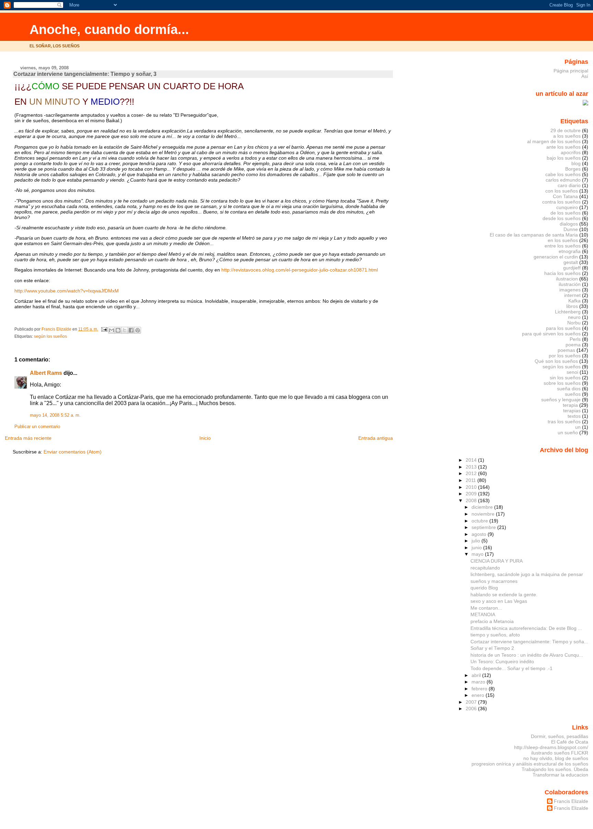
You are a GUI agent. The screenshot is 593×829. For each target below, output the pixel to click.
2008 (472, 500)
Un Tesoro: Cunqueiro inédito (502, 661)
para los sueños (563, 328)
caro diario (569, 185)
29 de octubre (565, 130)
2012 (472, 473)
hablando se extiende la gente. (503, 594)
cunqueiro (567, 207)
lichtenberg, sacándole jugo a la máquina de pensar (526, 574)
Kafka (574, 300)
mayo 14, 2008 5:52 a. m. (55, 415)
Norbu (574, 322)
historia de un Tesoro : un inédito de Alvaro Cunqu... (526, 655)
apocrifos (571, 152)
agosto (480, 534)
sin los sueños (565, 377)
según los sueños (50, 336)
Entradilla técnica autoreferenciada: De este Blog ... (526, 628)
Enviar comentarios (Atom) (73, 451)
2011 (471, 480)
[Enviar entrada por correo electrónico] (103, 329)
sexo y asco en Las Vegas (498, 601)
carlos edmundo (563, 180)
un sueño (568, 432)
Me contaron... (486, 608)
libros (572, 306)
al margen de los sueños (554, 141)
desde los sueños (562, 218)
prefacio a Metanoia (492, 621)
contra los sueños (561, 202)
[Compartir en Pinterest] (137, 330)
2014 (472, 460)
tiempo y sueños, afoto (495, 634)
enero (479, 695)
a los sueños (567, 136)
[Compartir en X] (124, 330)
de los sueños (565, 213)
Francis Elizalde (571, 801)
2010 (472, 487)
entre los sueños (563, 246)
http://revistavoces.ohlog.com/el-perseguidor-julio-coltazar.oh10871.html (299, 270)
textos (574, 416)
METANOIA (482, 614)
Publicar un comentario (37, 426)
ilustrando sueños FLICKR (559, 753)
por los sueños (565, 355)
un (578, 427)
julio (476, 540)
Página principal (571, 70)
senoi (572, 372)
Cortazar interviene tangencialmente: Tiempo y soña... (529, 641)
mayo (478, 554)
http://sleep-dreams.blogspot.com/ (551, 747)
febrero (480, 688)
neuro (574, 317)
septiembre (484, 527)
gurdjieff (572, 267)
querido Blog (484, 587)
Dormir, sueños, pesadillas (559, 736)
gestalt (570, 262)
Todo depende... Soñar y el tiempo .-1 (511, 668)
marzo (479, 681)
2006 (472, 708)
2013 (472, 467)
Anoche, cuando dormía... (109, 29)
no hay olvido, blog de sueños (555, 758)
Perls (575, 339)
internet (572, 295)
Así (584, 76)
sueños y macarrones (494, 581)
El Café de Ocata (569, 742)
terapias (572, 410)
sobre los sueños (562, 383)
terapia (570, 405)
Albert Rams (46, 373)
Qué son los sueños (556, 361)
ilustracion (567, 278)
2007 (472, 702)
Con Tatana (565, 196)
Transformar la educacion (560, 775)
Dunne (570, 229)
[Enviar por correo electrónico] (111, 330)
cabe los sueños (563, 174)
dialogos (569, 224)
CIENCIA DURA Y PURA (496, 561)
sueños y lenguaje (561, 399)
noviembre (484, 514)
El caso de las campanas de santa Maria (534, 235)
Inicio (205, 438)
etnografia (570, 251)
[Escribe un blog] (118, 330)
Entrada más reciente (28, 438)
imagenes (570, 289)
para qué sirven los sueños (551, 333)
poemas (566, 350)
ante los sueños (563, 147)
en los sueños (563, 240)
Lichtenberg (568, 311)
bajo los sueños (564, 158)
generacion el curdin (556, 257)
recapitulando (485, 568)
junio (477, 547)
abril (477, 675)
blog (576, 163)
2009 (472, 493)
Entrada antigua (375, 438)
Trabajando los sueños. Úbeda (555, 769)
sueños (573, 394)
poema (573, 344)
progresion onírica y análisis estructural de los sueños (530, 764)
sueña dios (569, 388)
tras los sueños (564, 421)
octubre (480, 520)
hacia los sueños (562, 273)
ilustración (570, 284)
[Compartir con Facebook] (131, 330)
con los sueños (561, 191)
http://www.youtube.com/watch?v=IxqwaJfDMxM (66, 290)
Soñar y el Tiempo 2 (492, 648)
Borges (573, 169)
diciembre (483, 507)
